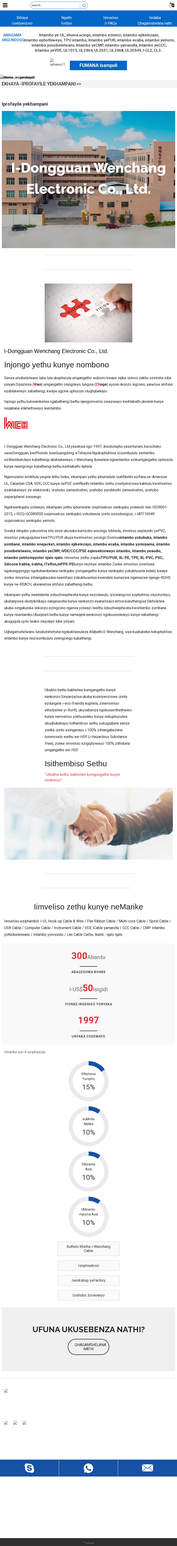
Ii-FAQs (111, 23)
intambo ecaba (130, 40)
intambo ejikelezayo (140, 35)
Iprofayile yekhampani (48, 84)
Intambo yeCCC (152, 45)
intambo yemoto (159, 40)
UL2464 (86, 50)
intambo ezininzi (106, 35)
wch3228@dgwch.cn (27, 1510)
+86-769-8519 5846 (26, 1526)
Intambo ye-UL (52, 35)
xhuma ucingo (78, 35)
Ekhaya (22, 18)
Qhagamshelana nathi (155, 23)
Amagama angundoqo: (12, 37)
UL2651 (101, 50)
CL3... (158, 50)
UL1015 (70, 50)
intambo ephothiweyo (43, 40)
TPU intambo (75, 40)
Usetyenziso (22, 23)
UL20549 (133, 50)
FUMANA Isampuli (98, 65)
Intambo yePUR (101, 40)
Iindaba (155, 18)
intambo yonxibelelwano (53, 45)
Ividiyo (66, 23)
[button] (88, 1249)
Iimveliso (110, 18)
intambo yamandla (121, 45)
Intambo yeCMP (89, 45)
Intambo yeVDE (48, 50)
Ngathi (66, 18)
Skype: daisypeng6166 (28, 1518)
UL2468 (117, 50)
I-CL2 (147, 50)
